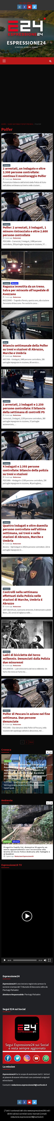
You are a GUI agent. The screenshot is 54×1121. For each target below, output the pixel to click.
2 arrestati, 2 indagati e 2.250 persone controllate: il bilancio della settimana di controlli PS (24, 408)
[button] (27, 916)
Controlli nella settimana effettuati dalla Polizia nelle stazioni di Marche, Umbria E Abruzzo (22, 597)
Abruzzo (8, 761)
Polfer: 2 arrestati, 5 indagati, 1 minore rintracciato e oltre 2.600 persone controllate (25, 231)
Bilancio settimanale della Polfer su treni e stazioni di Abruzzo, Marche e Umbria (25, 349)
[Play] (4, 960)
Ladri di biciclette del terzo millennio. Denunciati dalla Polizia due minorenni (26, 658)
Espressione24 (26, 42)
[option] (27, 774)
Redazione (17, 179)
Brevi (5, 342)
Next (31, 742)
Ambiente (7, 842)
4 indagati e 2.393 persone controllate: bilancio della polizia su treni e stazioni (25, 470)
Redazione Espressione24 (23, 779)
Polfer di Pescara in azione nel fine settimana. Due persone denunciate (26, 717)
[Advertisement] (27, 93)
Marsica (15, 283)
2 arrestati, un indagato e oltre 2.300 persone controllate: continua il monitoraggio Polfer (24, 172)
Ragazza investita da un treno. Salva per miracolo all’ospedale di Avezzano (26, 290)
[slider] (25, 960)
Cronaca (7, 165)
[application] (27, 916)
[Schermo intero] (49, 960)
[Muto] (45, 960)
